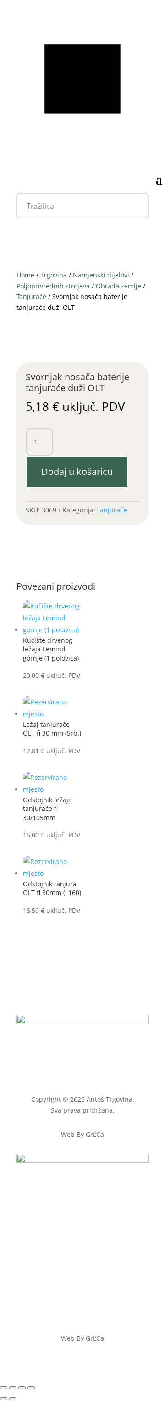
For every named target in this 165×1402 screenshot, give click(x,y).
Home (25, 275)
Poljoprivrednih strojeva (53, 286)
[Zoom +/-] (3, 1387)
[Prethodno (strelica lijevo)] (3, 1398)
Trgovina (53, 275)
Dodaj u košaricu (77, 471)
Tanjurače (31, 296)
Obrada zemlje (118, 286)
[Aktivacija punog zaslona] (12, 1387)
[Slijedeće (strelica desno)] (12, 1398)
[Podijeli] (22, 1387)
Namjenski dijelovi (101, 275)
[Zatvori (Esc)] (31, 1387)
